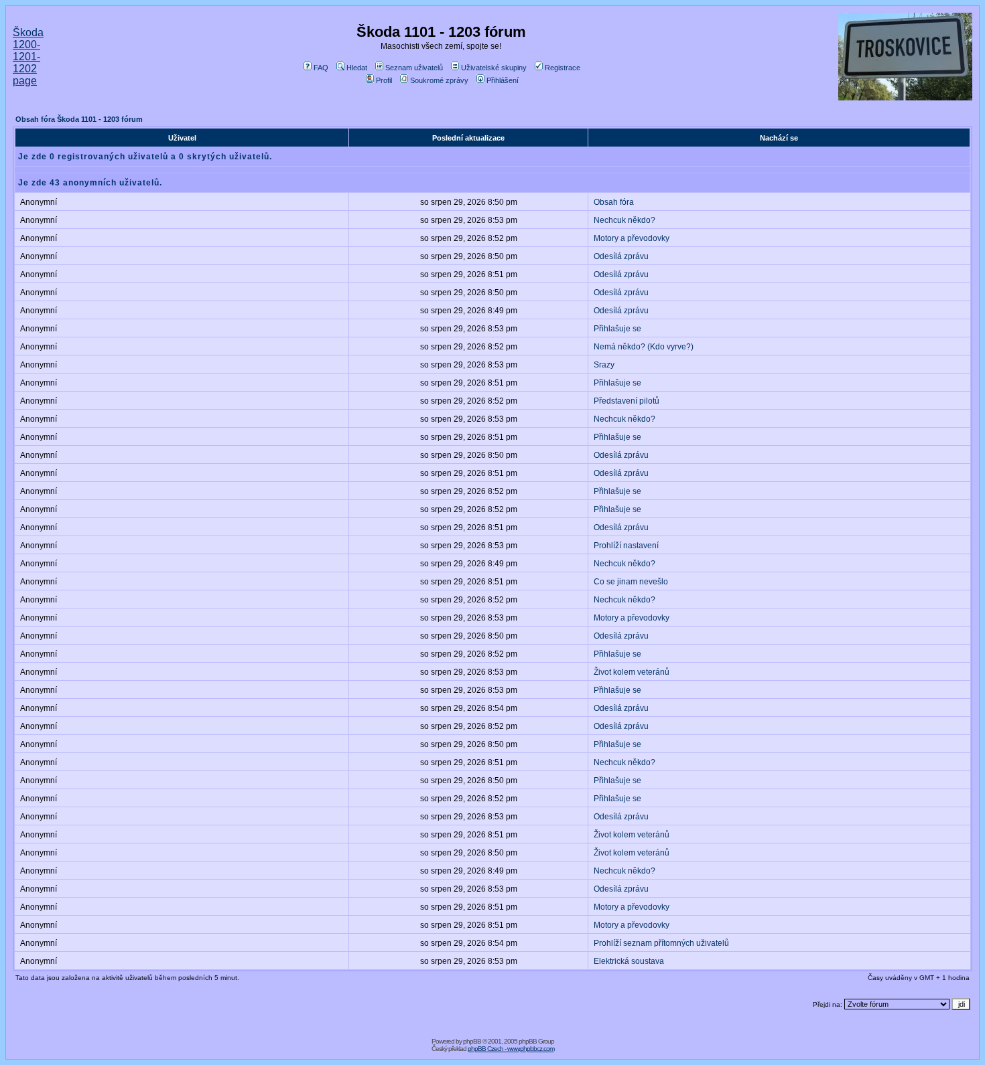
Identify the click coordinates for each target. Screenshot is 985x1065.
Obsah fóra (614, 202)
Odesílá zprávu (621, 256)
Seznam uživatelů (414, 68)
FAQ (321, 68)
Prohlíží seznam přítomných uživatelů (661, 943)
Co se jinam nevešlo (631, 581)
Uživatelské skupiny (494, 68)
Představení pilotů (626, 401)
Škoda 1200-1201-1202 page (28, 56)
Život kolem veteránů (631, 672)
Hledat (356, 68)
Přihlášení (502, 80)
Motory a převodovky (631, 238)
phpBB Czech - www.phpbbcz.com (511, 1048)
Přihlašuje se (617, 328)
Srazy (604, 365)
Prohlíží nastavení (626, 545)
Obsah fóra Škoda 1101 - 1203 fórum (79, 119)
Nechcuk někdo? (624, 220)
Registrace (562, 68)
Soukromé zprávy (439, 80)
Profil (384, 80)
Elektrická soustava (629, 961)
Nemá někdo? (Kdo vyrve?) (644, 346)
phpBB (472, 1041)
